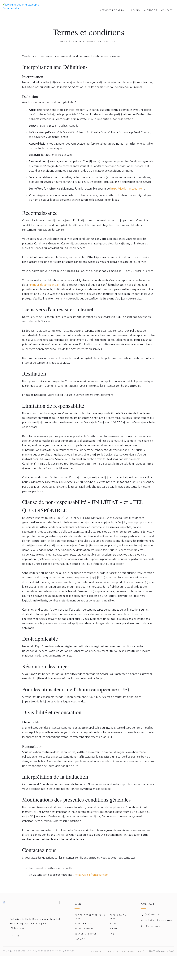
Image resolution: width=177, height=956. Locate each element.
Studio (114, 923)
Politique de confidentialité (45, 284)
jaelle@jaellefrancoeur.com (158, 920)
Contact (70, 951)
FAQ (112, 934)
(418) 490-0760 (152, 914)
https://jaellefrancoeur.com (127, 188)
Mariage (80, 939)
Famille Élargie (85, 923)
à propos (116, 928)
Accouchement (84, 928)
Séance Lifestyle (86, 934)
